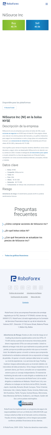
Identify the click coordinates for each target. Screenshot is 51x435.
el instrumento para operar (39, 153)
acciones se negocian (9, 133)
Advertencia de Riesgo (34, 293)
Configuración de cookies (19, 297)
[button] (11, 3)
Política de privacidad (16, 293)
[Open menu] (46, 4)
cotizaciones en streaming (20, 141)
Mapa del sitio (35, 297)
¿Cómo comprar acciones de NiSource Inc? (26, 224)
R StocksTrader (9, 108)
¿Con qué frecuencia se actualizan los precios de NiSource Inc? (23, 239)
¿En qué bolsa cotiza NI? (16, 230)
